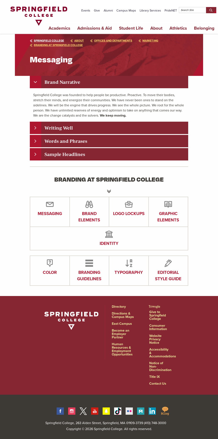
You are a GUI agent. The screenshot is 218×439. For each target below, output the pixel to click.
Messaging (50, 213)
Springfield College (49, 41)
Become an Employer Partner (120, 334)
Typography (129, 272)
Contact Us (157, 383)
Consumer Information (158, 327)
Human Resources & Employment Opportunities (122, 349)
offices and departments (113, 41)
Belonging (204, 28)
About (156, 28)
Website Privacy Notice (155, 339)
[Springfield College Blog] (165, 410)
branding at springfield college (58, 45)
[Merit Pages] (140, 410)
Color (50, 272)
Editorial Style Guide (168, 275)
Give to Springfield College (157, 315)
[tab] (109, 82)
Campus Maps (126, 10)
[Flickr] (129, 410)
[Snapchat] (106, 410)
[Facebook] (60, 410)
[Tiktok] (117, 410)
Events (85, 10)
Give (97, 10)
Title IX (154, 376)
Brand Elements (89, 216)
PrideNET (171, 10)
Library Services (150, 10)
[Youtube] (94, 410)
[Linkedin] (152, 410)
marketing (150, 41)
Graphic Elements (168, 216)
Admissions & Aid (94, 28)
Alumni (108, 10)
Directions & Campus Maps (123, 315)
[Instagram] (71, 410)
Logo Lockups (129, 213)
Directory (119, 306)
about (79, 41)
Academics (59, 28)
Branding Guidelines (89, 275)
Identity (109, 243)
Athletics (178, 28)
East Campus (122, 323)
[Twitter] (83, 410)
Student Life (131, 28)
